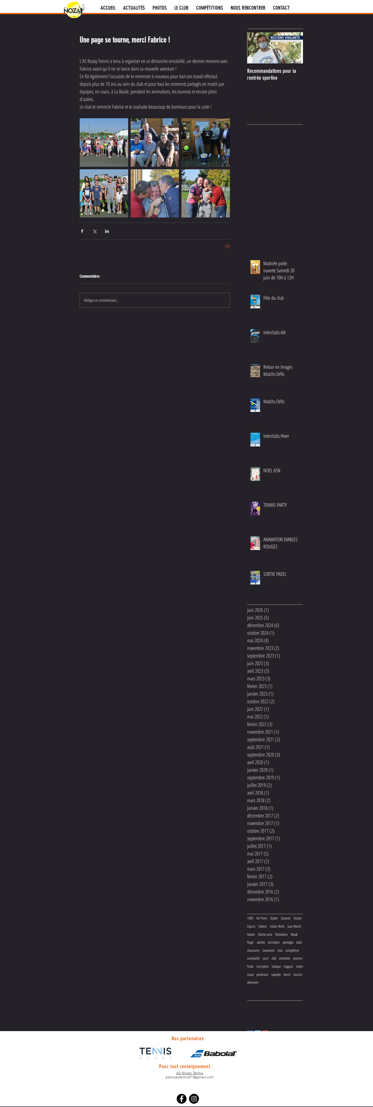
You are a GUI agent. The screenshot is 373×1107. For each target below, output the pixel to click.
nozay (250, 974)
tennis (287, 974)
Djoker (274, 918)
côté (274, 958)
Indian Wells (277, 926)
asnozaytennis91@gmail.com (189, 1077)
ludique (276, 966)
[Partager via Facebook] (82, 231)
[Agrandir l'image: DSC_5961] (104, 142)
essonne (297, 958)
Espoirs (251, 926)
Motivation (281, 934)
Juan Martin (294, 926)
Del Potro (261, 918)
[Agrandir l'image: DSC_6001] (155, 142)
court (265, 958)
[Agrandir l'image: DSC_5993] (205, 193)
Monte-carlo (265, 934)
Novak (294, 934)
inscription (263, 966)
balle (299, 942)
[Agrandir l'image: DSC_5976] (155, 193)
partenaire (262, 974)
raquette (276, 974)
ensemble (284, 958)
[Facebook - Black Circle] (182, 1099)
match (299, 966)
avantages (288, 942)
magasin (288, 966)
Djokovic (286, 918)
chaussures (253, 950)
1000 (250, 918)
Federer (262, 926)
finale (250, 966)
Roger (250, 942)
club (280, 950)
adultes (261, 942)
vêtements (252, 982)
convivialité (253, 958)
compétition (292, 950)
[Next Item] (295, 48)
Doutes (297, 918)
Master (251, 934)
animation (274, 942)
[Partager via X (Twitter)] (94, 231)
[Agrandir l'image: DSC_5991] (104, 193)
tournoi (298, 974)
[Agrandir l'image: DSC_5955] (205, 142)
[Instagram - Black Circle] (194, 1099)
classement (268, 950)
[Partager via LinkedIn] (107, 231)
